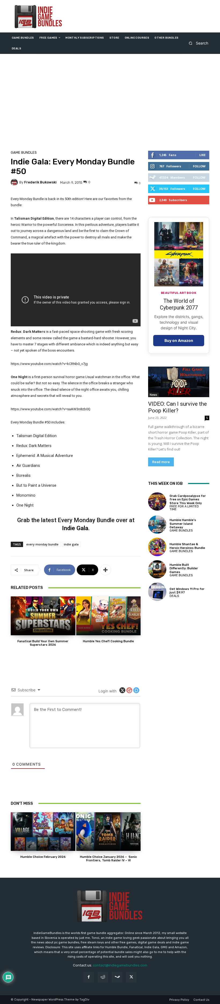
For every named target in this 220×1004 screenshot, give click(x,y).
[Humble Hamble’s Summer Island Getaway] (157, 524)
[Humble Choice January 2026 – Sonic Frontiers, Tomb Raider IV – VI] (108, 831)
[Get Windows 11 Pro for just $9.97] (157, 591)
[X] (131, 977)
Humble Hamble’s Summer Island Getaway (183, 523)
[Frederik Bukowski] (15, 182)
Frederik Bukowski (40, 182)
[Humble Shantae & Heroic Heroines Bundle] (157, 547)
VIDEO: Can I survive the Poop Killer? (177, 407)
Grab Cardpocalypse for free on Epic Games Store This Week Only (188, 499)
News (153, 395)
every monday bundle (42, 544)
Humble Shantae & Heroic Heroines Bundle (187, 545)
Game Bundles (24, 152)
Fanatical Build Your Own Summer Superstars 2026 (42, 643)
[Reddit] (103, 977)
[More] (105, 569)
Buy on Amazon (178, 340)
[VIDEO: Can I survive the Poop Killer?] (178, 382)
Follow (199, 166)
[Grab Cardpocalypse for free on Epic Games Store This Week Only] (157, 501)
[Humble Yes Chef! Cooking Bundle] (108, 615)
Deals (174, 596)
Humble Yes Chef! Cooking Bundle (108, 641)
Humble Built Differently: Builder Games (184, 568)
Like (202, 155)
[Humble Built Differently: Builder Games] (157, 569)
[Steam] (117, 977)
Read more (161, 462)
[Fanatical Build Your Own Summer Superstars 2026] (43, 615)
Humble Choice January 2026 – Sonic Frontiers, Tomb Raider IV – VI (108, 858)
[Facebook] (88, 977)
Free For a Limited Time (184, 508)
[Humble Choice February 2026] (43, 831)
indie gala (71, 544)
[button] (196, 43)
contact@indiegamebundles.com (120, 965)
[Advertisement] (110, 103)
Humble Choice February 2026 (43, 857)
